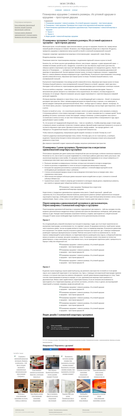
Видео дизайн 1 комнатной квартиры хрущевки (62, 36)
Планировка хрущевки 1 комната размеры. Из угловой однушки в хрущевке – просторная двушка (79, 23)
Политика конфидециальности (55, 412)
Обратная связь (85, 410)
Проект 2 (51, 34)
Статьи (74, 9)
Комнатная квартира (47, 342)
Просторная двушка (63, 340)
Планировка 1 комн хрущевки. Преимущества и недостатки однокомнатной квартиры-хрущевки (78, 25)
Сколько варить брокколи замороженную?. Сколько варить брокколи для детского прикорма (26, 35)
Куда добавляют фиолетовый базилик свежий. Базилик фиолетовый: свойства (25, 28)
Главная (58, 9)
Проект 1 (51, 32)
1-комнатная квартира (104, 340)
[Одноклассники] (82, 349)
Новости (66, 9)
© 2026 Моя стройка (19, 410)
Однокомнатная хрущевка (92, 340)
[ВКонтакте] (50, 349)
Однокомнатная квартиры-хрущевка (77, 340)
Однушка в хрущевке (53, 340)
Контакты (51, 410)
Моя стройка (67, 3)
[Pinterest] (66, 349)
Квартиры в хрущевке (115, 340)
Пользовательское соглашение (61, 410)
